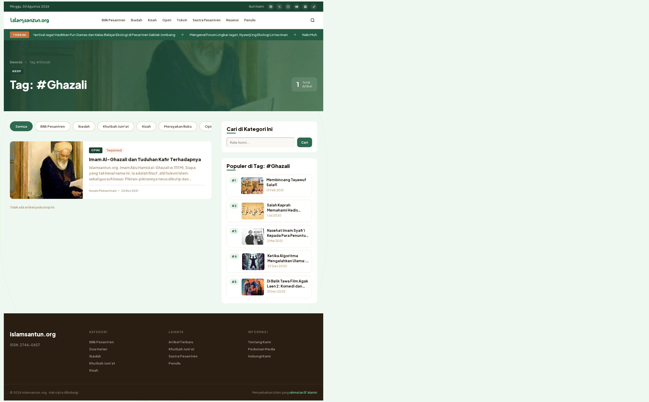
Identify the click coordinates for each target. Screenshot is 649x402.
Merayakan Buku (178, 126)
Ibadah (136, 20)
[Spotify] (305, 6)
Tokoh (182, 20)
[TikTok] (314, 6)
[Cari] (312, 20)
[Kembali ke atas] (636, 394)
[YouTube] (296, 6)
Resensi (232, 20)
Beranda (16, 62)
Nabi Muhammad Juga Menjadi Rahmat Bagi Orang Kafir (236, 34)
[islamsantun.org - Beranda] (29, 20)
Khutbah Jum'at (116, 126)
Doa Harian (98, 349)
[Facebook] (270, 6)
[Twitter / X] (279, 6)
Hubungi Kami (259, 356)
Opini (166, 20)
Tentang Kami (259, 342)
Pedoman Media (261, 349)
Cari (304, 142)
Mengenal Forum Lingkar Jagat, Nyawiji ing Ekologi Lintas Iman (129, 34)
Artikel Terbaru (181, 342)
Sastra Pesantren (207, 20)
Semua (21, 126)
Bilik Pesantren (113, 20)
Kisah (152, 20)
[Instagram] (288, 6)
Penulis (250, 20)
